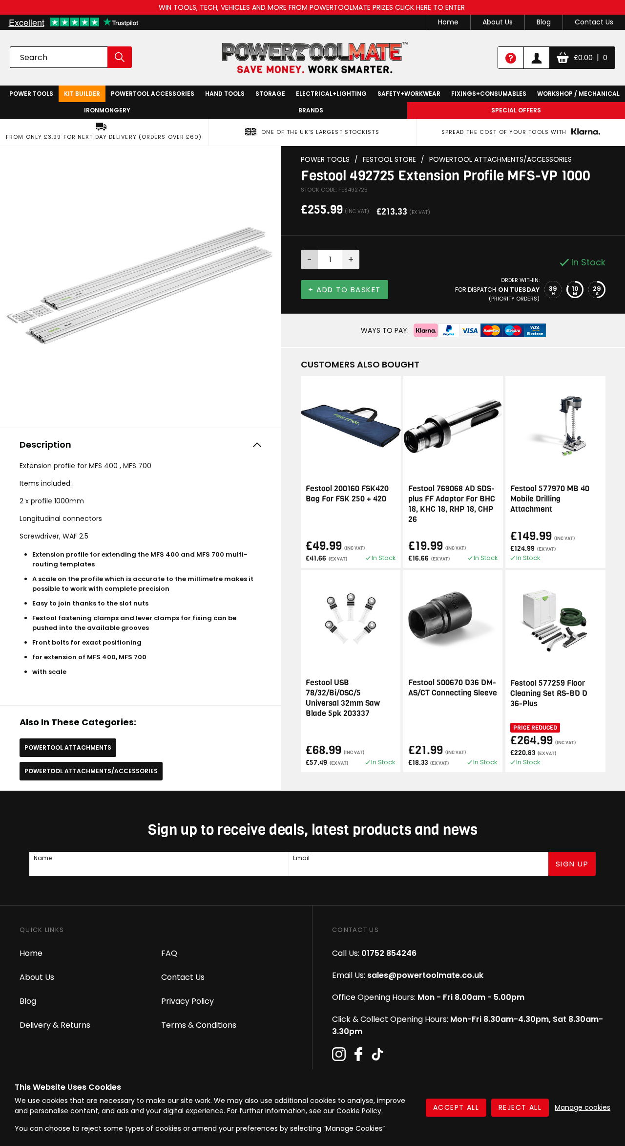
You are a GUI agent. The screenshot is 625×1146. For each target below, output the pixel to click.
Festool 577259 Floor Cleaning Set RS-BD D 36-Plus (548, 693)
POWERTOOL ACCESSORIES (152, 93)
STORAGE (270, 93)
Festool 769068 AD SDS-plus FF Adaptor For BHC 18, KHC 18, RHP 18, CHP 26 (451, 503)
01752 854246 (389, 953)
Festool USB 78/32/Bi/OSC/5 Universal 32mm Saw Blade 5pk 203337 (343, 697)
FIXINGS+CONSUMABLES (488, 93)
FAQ (169, 953)
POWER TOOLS (31, 93)
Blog (544, 22)
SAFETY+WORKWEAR (408, 93)
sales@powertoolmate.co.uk (425, 975)
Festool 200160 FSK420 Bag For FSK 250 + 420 (347, 493)
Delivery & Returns (55, 1025)
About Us (497, 22)
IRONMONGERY (107, 110)
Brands (310, 110)
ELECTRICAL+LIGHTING (331, 93)
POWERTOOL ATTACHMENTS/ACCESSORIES (91, 771)
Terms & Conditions (198, 1025)
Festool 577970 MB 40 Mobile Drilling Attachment (549, 498)
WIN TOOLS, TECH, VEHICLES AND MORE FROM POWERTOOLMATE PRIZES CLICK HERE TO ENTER (313, 7)
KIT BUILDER (82, 93)
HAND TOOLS (225, 93)
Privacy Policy (187, 1001)
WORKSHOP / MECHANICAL (578, 93)
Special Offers (516, 110)
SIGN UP (572, 864)
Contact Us (594, 22)
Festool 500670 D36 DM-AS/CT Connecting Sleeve (452, 687)
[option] (140, 284)
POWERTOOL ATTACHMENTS (67, 747)
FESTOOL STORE (389, 159)
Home (448, 22)
